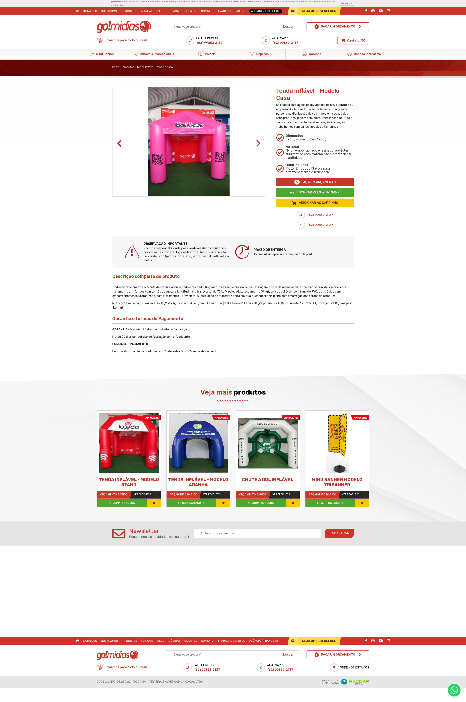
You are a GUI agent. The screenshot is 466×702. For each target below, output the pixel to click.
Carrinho (355, 40)
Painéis (210, 54)
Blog (160, 11)
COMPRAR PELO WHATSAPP (318, 192)
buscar (288, 27)
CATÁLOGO (90, 11)
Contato (207, 11)
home (116, 67)
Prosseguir (347, 3)
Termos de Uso (270, 1)
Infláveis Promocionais (157, 54)
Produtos (130, 11)
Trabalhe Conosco (231, 11)
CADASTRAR (339, 533)
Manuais (147, 11)
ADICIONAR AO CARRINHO (318, 203)
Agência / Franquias (265, 11)
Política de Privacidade (247, 1)
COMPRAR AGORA (123, 503)
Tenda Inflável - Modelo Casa (155, 67)
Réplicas (262, 54)
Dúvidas (174, 11)
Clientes (190, 11)
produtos (128, 67)
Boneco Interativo (367, 54)
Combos (314, 54)
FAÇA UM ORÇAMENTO (318, 182)
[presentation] (119, 144)
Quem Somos (110, 11)
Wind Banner (104, 54)
